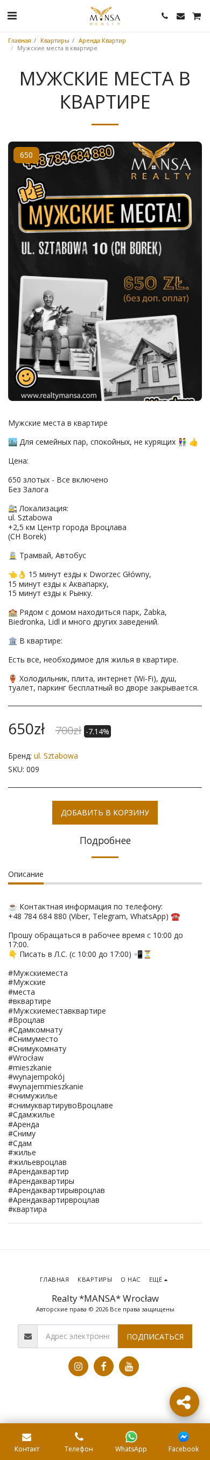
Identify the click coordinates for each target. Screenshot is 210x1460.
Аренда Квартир (102, 40)
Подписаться (155, 1336)
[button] (12, 15)
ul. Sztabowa (56, 756)
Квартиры (54, 40)
